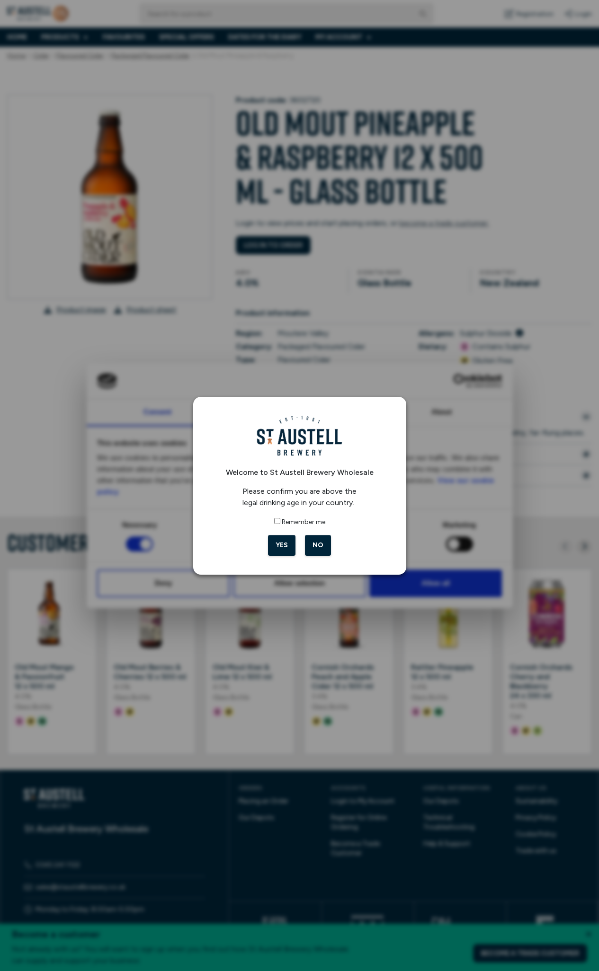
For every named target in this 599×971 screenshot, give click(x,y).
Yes (282, 545)
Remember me (303, 522)
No (318, 545)
